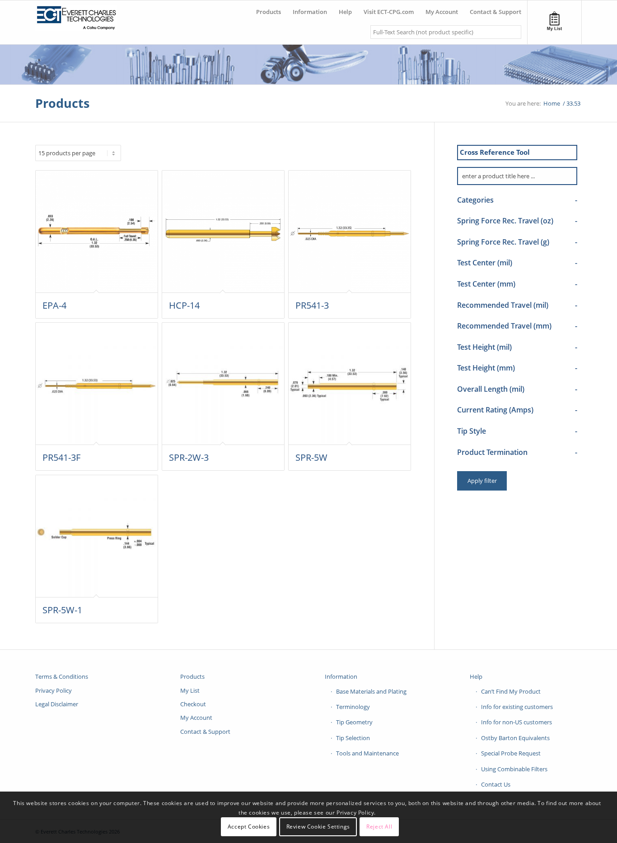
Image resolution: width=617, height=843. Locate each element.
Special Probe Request (511, 753)
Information (341, 676)
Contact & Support (205, 731)
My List (190, 690)
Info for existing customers (517, 707)
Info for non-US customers (516, 722)
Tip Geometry (354, 722)
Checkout (193, 704)
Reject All (379, 827)
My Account (196, 717)
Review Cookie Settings (318, 827)
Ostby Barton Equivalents (515, 738)
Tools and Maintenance (367, 753)
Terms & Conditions (61, 676)
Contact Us (495, 784)
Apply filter (482, 481)
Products (62, 103)
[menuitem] (268, 8)
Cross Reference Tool (495, 152)
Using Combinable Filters (514, 769)
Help (476, 676)
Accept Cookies (249, 827)
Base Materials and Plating (371, 691)
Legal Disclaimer (56, 704)
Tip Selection (353, 738)
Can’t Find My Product (511, 691)
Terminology (353, 707)
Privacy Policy (53, 690)
